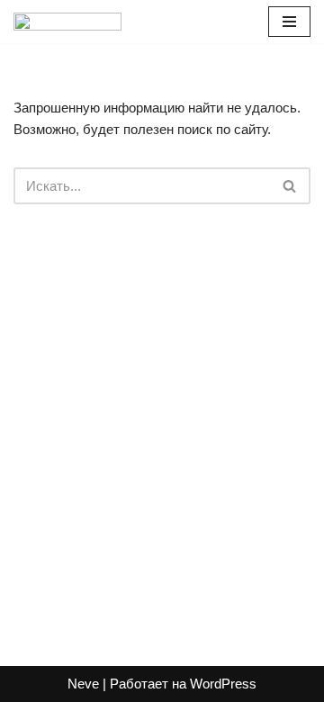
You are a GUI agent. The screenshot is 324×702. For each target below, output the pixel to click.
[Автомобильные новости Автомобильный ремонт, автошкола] (68, 22)
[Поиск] (290, 185)
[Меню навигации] (289, 21)
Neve (83, 683)
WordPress (223, 683)
